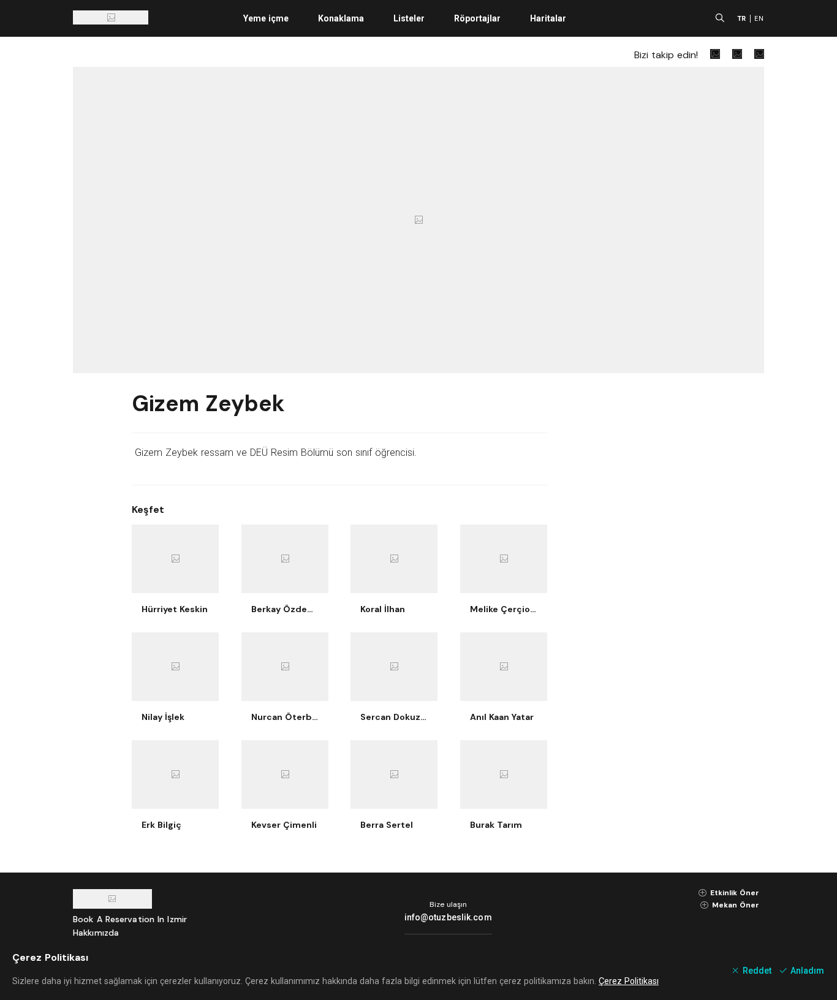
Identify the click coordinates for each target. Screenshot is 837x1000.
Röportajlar (477, 18)
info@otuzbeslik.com (448, 917)
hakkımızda (96, 932)
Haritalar (548, 18)
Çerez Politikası (629, 981)
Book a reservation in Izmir (130, 919)
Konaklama (341, 18)
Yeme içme (266, 18)
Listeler (409, 18)
